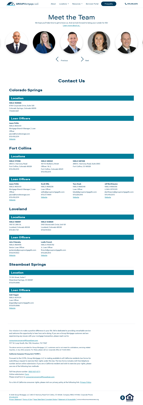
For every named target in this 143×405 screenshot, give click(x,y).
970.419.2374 (132, 3)
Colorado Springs (25, 89)
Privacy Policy (85, 382)
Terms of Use (27, 399)
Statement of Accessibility (67, 399)
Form (27, 374)
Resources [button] (76, 3)
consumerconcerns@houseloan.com (23, 340)
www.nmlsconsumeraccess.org (88, 399)
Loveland (18, 208)
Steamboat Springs (27, 264)
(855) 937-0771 (34, 371)
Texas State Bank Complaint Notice (45, 399)
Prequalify (109, 3)
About (53, 3)
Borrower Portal (92, 3)
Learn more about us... (71, 25)
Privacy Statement (15, 399)
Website (12, 139)
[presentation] (61, 59)
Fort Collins (20, 147)
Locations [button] (63, 3)
